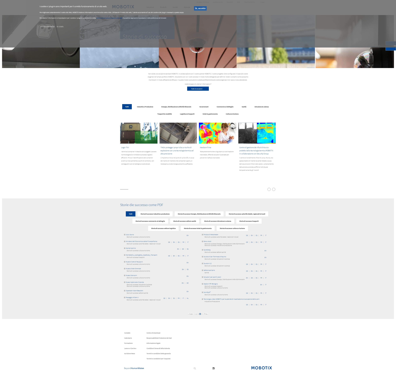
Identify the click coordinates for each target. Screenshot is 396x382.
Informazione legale (153, 343)
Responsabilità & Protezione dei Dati (159, 338)
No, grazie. (60, 26)
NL (188, 298)
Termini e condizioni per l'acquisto (158, 359)
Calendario (128, 338)
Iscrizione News (129, 353)
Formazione (128, 343)
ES (179, 242)
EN (188, 235)
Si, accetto (200, 8)
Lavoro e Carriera (130, 348)
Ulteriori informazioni (47, 26)
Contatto (127, 333)
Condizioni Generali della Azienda (158, 348)
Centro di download (153, 333)
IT (188, 242)
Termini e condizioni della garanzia (159, 353)
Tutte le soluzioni (196, 89)
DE (169, 242)
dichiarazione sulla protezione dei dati (109, 18)
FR (183, 242)
